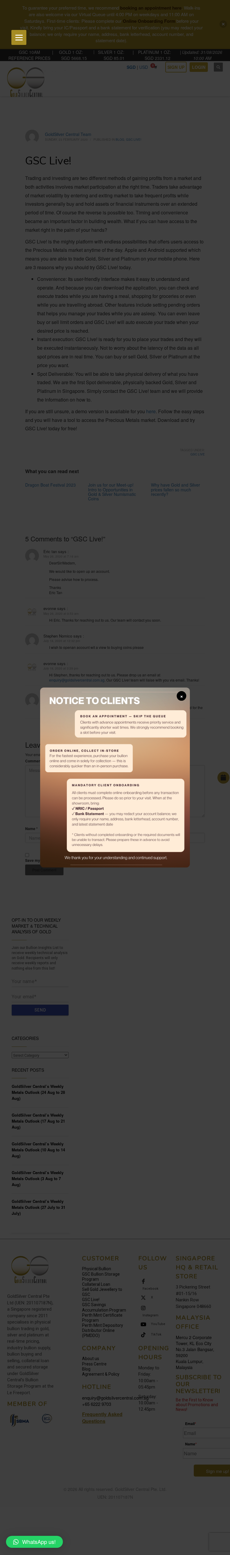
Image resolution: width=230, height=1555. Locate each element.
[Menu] (18, 37)
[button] (34, 1542)
